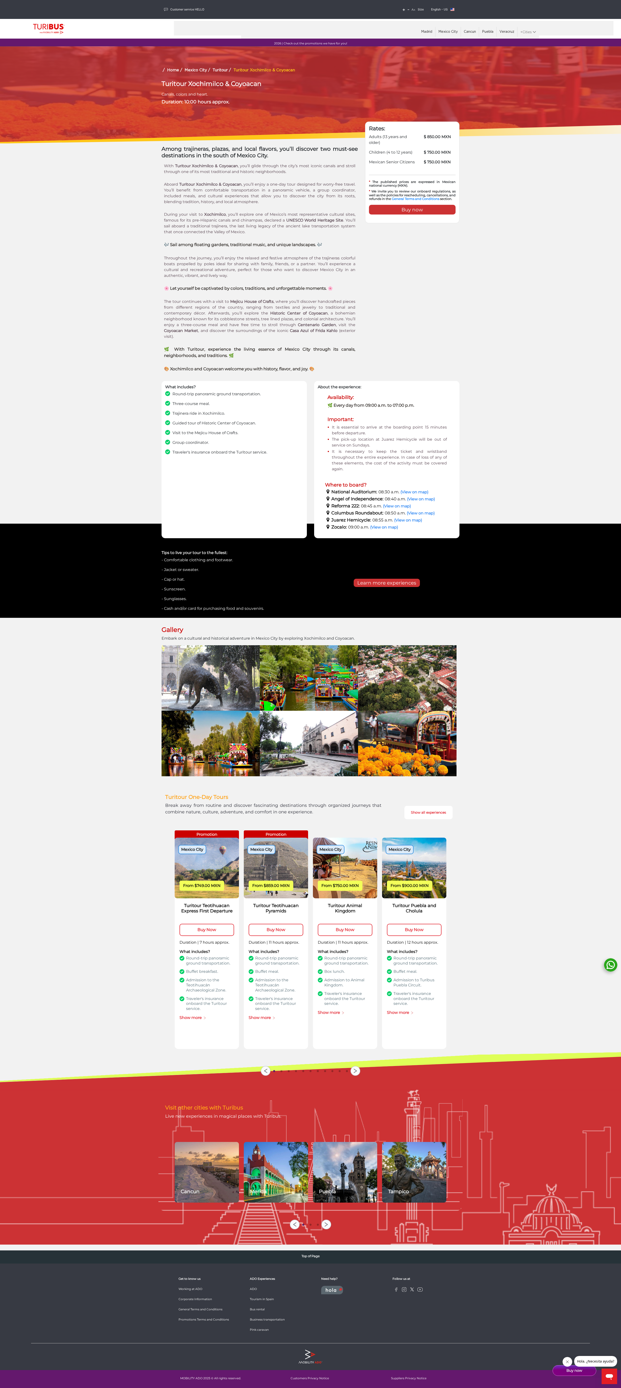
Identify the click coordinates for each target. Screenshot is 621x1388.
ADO (253, 1289)
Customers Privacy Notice (310, 1378)
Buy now (412, 210)
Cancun (470, 31)
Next (355, 1071)
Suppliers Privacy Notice (408, 1378)
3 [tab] (288, 1070)
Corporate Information (195, 1299)
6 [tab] (310, 1070)
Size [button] (421, 9)
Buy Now (206, 929)
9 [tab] (332, 1070)
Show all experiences (428, 812)
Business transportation (267, 1319)
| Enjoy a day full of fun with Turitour (310, 43)
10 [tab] (339, 1070)
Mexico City (448, 31)
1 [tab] (274, 1070)
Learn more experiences (386, 583)
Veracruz (506, 31)
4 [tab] (296, 1070)
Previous (265, 1071)
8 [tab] (325, 1070)
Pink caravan (259, 1329)
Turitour (220, 70)
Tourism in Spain (262, 1299)
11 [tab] (346, 1070)
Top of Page (311, 1256)
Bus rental (257, 1309)
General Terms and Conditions (415, 199)
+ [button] (403, 9)
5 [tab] (303, 1070)
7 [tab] (317, 1070)
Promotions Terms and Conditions (204, 1319)
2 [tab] (281, 1070)
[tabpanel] (207, 943)
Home (173, 70)
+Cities (526, 32)
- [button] (408, 9)
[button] (413, 9)
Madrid (426, 31)
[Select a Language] (452, 9)
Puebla (487, 31)
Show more (192, 1017)
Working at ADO (190, 1289)
